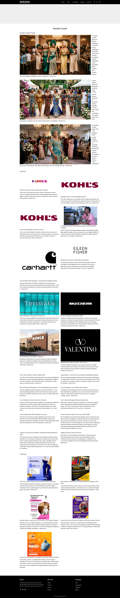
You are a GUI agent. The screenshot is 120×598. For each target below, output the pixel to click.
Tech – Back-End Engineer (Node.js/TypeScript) (74, 400)
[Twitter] (97, 2)
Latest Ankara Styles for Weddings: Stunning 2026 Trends (95, 86)
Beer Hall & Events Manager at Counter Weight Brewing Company (39, 387)
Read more (53, 76)
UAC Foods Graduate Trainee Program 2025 (32, 375)
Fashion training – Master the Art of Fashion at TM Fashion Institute (39, 520)
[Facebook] (94, 2)
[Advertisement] (60, 14)
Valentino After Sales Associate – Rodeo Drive (74, 362)
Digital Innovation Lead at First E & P (71, 432)
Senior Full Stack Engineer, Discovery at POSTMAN (75, 414)
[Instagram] (99, 2)
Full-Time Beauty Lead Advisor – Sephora (31, 356)
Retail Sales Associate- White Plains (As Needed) (75, 260)
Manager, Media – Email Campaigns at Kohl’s (73, 196)
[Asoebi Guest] (25, 2)
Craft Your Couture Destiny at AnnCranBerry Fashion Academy (37, 481)
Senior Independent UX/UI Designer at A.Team (33, 414)
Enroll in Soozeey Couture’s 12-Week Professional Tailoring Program (39, 557)
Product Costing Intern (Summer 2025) (72, 315)
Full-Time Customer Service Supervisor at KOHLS (34, 190)
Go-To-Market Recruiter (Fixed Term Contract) (33, 400)
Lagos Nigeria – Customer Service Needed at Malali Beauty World (79, 375)
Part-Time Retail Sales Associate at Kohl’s (32, 229)
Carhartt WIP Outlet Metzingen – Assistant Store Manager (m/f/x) (38, 281)
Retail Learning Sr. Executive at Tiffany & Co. (32, 315)
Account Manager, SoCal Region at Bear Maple (74, 387)
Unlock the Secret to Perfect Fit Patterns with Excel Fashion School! (80, 520)
